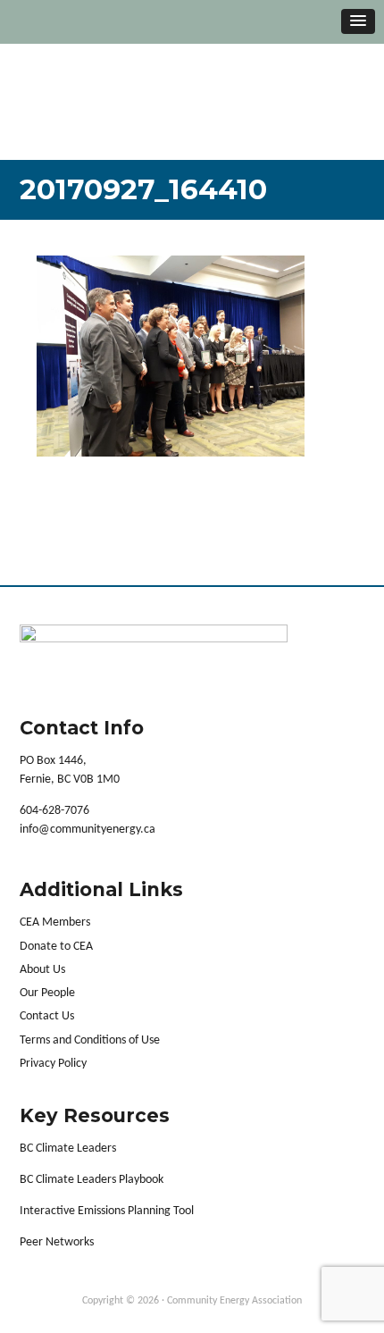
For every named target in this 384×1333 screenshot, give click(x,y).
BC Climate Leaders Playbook (91, 1179)
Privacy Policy (53, 1063)
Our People (47, 993)
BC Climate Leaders (68, 1148)
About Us (42, 970)
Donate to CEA (56, 946)
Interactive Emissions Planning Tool (107, 1211)
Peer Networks (57, 1242)
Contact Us (47, 1016)
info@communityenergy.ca (87, 829)
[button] (358, 21)
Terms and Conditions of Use (90, 1040)
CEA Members (55, 922)
